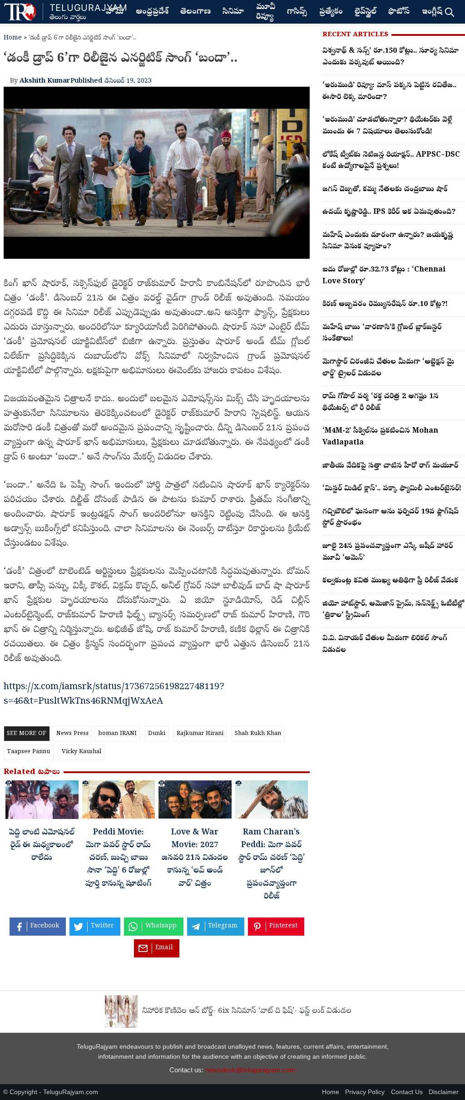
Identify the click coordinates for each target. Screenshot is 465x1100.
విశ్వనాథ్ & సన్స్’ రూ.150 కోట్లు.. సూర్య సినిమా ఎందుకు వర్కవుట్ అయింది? (390, 57)
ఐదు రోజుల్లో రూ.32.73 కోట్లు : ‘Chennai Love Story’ (383, 276)
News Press (72, 734)
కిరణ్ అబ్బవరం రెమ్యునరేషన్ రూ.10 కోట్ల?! (385, 305)
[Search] (449, 12)
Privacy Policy (365, 1092)
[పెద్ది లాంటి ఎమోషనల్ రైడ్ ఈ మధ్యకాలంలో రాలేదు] (42, 802)
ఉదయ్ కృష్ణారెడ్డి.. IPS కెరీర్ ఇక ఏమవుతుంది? (388, 212)
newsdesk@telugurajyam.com (250, 1070)
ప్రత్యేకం (331, 12)
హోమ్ (115, 12)
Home (13, 38)
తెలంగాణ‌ (195, 12)
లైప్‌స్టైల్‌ (365, 12)
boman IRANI (117, 734)
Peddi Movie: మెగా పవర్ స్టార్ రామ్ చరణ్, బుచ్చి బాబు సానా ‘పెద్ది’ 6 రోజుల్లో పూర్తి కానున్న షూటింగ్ (118, 859)
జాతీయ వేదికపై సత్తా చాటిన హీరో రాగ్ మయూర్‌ (390, 466)
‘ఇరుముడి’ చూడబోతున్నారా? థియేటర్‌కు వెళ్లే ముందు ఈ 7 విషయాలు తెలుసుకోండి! (387, 126)
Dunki (156, 734)
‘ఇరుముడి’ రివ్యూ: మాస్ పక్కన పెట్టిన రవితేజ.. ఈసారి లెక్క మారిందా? (389, 92)
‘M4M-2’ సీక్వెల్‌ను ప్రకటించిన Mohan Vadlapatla (380, 437)
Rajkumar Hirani (200, 734)
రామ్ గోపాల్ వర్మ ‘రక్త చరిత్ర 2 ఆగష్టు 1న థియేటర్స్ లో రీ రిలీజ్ (380, 403)
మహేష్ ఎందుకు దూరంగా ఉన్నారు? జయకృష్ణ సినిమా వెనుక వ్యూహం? (387, 241)
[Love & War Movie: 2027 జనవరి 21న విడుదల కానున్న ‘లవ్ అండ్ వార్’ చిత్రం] (195, 802)
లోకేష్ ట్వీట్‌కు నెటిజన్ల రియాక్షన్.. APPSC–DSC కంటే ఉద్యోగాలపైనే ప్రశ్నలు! (391, 161)
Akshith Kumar (45, 81)
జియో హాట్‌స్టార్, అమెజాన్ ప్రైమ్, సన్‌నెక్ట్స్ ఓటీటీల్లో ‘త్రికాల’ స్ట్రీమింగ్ (393, 610)
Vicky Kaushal (81, 752)
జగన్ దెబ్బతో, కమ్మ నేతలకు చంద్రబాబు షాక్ (384, 190)
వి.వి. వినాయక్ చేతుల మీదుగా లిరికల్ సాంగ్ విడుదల (384, 645)
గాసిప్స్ (297, 12)
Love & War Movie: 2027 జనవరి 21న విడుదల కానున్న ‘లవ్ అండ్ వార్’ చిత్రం (195, 859)
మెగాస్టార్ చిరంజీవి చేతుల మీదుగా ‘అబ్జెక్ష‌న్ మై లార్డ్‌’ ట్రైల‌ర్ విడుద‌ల (388, 368)
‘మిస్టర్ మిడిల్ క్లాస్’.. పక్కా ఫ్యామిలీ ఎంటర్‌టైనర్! (391, 489)
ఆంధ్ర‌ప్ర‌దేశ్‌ (152, 12)
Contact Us (407, 1092)
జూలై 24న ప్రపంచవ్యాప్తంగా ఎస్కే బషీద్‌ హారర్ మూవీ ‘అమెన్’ (387, 552)
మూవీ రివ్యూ (265, 12)
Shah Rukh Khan (258, 734)
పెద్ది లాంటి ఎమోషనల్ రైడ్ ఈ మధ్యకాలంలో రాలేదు (41, 846)
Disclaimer (444, 1092)
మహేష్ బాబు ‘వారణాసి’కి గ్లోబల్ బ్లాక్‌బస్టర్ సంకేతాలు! (381, 334)
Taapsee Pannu (28, 752)
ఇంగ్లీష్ (432, 12)
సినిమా (233, 12)
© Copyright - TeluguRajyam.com (50, 1092)
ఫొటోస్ (399, 12)
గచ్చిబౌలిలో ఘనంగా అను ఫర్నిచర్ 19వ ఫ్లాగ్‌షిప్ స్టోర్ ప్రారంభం (390, 518)
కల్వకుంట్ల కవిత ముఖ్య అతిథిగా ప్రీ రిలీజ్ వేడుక (390, 581)
